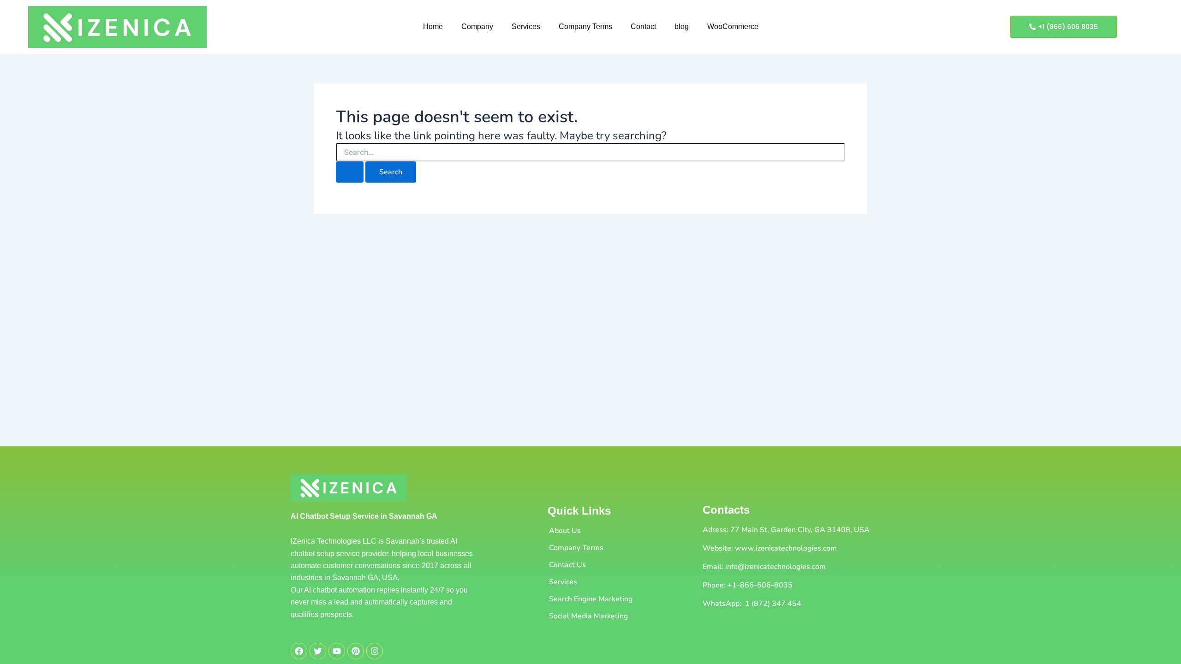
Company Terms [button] (585, 26)
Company (477, 26)
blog (681, 26)
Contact (643, 26)
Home (433, 26)
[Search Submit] (350, 172)
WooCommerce (732, 26)
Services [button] (526, 26)
